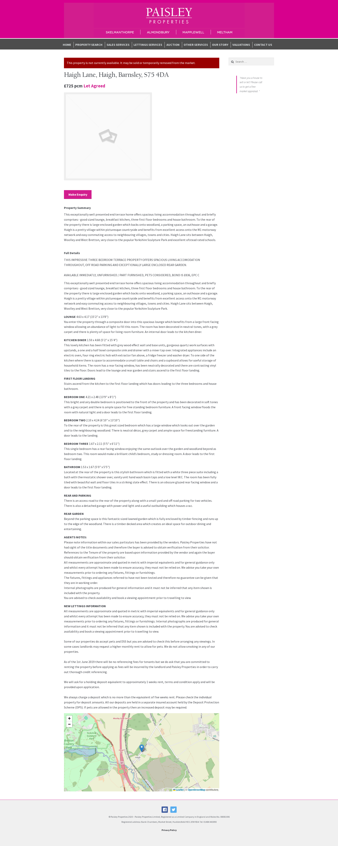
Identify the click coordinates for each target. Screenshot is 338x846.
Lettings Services (148, 45)
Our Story (220, 45)
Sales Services (118, 45)
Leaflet (179, 789)
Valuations (241, 45)
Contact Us (263, 45)
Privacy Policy (169, 830)
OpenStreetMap (196, 789)
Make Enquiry (77, 194)
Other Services (196, 45)
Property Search (88, 45)
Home (67, 45)
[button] (141, 748)
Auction (173, 45)
